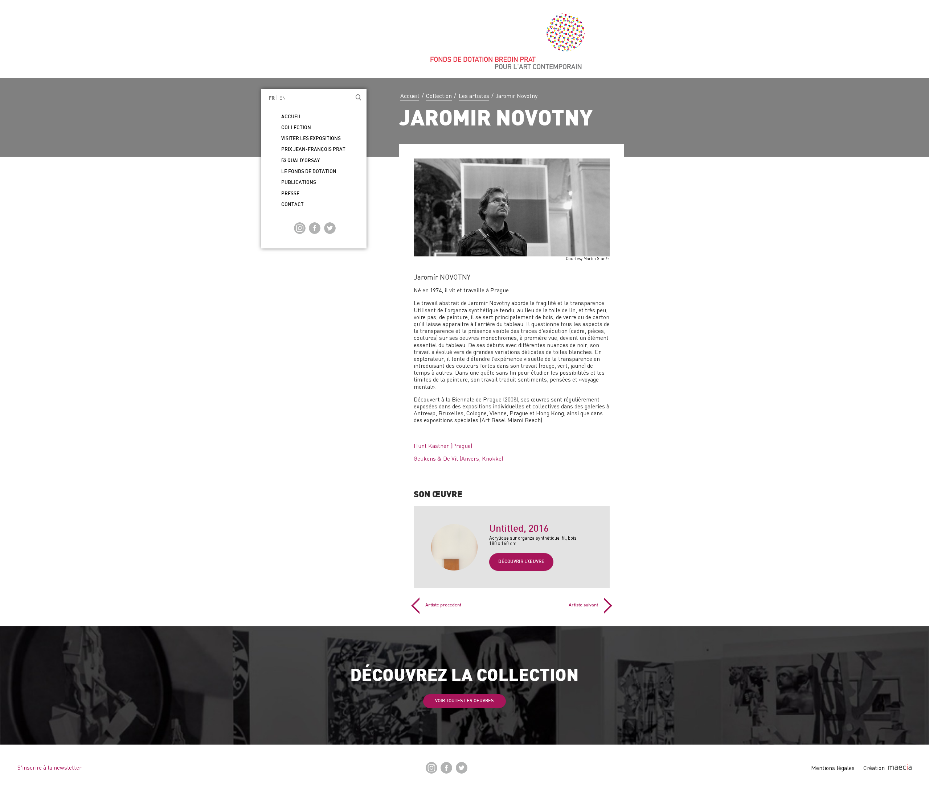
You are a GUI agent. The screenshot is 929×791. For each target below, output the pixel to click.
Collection (439, 95)
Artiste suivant (583, 605)
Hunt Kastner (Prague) (443, 445)
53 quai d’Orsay (300, 160)
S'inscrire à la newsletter (49, 767)
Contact (292, 204)
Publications (298, 182)
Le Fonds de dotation (308, 171)
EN (282, 98)
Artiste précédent (443, 605)
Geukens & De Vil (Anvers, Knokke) (458, 458)
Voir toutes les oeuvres (464, 701)
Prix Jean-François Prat (313, 149)
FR (272, 98)
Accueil (409, 95)
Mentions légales (833, 767)
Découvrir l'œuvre (521, 562)
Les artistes (474, 95)
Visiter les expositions (311, 138)
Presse (290, 193)
